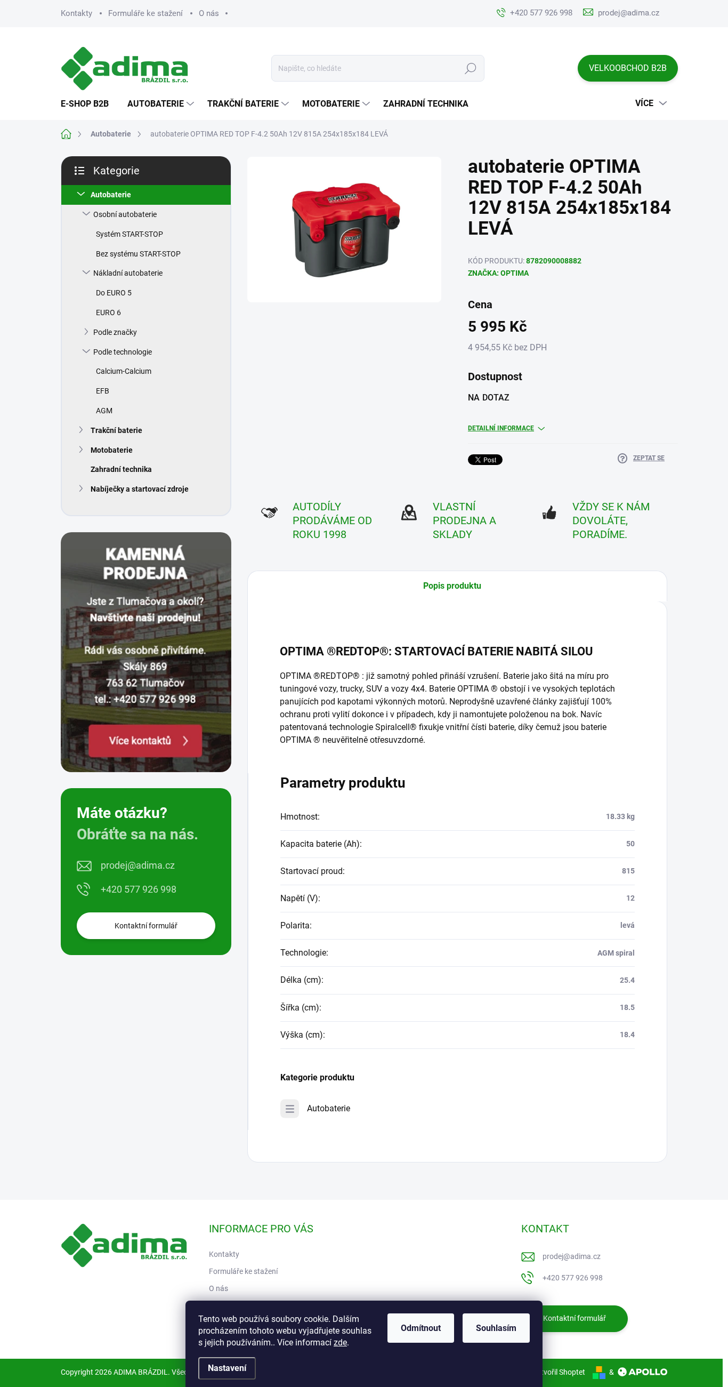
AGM (104, 410)
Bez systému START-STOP (138, 254)
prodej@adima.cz (138, 865)
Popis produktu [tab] (452, 586)
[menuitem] (89, 104)
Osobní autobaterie (125, 214)
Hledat (471, 68)
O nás (209, 13)
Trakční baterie (116, 430)
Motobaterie (112, 450)
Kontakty (76, 13)
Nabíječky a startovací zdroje (140, 489)
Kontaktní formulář (146, 925)
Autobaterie (111, 194)
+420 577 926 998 (138, 889)
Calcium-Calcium (123, 371)
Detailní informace (501, 428)
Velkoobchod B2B (628, 68)
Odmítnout (421, 1328)
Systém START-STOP (129, 234)
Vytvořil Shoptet (558, 1372)
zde (340, 1342)
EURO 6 (108, 312)
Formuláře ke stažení (145, 13)
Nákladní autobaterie (128, 273)
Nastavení (227, 1368)
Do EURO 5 (114, 292)
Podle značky (115, 332)
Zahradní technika (121, 469)
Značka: (498, 273)
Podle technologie (122, 352)
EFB (102, 391)
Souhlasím (496, 1328)
